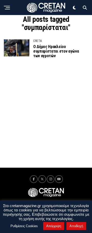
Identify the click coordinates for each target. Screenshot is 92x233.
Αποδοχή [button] (76, 226)
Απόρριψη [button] (53, 226)
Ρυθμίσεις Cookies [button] (24, 226)
